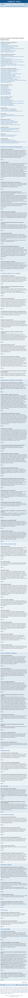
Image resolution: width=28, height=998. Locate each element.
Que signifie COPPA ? (4, 44)
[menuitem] (3, 4)
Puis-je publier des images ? (5, 89)
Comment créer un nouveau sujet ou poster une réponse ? (10, 69)
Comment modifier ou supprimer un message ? (8, 70)
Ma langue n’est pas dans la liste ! (6, 60)
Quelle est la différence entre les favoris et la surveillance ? (10, 128)
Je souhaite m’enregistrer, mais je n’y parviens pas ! (9, 45)
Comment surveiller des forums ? (6, 130)
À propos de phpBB (23, 936)
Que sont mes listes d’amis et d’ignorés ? (7, 114)
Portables (2, 993)
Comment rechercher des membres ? (7, 123)
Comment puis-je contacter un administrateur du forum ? (10, 142)
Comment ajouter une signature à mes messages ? (9, 71)
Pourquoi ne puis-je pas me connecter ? (7, 47)
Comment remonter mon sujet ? (6, 82)
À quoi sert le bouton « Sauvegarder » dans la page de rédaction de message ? (14, 80)
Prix (12, 993)
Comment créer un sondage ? (6, 72)
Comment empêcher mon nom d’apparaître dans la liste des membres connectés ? (12, 57)
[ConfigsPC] (1, 6)
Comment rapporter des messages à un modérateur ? (9, 79)
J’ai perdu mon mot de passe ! (6, 49)
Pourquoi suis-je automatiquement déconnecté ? (9, 50)
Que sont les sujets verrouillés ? (6, 93)
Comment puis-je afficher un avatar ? (7, 62)
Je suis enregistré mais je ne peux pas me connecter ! (10, 46)
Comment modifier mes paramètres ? (7, 55)
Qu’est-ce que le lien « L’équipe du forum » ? (8, 105)
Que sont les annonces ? (5, 91)
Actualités (22, 992)
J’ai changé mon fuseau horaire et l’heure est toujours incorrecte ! (11, 59)
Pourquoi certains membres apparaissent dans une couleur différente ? (12, 103)
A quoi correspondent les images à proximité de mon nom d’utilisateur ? (12, 61)
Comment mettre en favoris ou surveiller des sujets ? (9, 129)
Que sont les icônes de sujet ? (6, 94)
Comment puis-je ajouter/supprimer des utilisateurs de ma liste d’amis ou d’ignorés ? (12, 116)
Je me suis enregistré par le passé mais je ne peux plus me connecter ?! (13, 48)
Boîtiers (6, 993)
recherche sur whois (19, 956)
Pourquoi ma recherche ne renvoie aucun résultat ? (9, 121)
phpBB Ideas (5, 945)
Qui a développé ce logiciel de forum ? (7, 139)
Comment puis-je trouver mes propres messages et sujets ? (11, 124)
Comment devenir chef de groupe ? (6, 102)
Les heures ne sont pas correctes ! (6, 58)
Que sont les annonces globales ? (6, 90)
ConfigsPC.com (8, 987)
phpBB (8, 326)
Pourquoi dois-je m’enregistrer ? (6, 43)
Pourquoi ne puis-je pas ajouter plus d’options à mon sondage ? (11, 73)
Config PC (26, 992)
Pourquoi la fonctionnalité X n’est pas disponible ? (9, 140)
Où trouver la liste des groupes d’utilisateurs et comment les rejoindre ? (12, 101)
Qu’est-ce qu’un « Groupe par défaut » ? (7, 104)
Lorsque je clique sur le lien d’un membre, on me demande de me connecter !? (13, 65)
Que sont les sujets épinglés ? (6, 92)
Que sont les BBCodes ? (5, 85)
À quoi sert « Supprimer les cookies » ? (7, 51)
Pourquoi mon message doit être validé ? (7, 81)
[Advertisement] (14, 22)
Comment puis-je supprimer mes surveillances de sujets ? (10, 131)
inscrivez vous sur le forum (22, 991)
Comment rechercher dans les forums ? (7, 120)
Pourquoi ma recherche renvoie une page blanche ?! (9, 122)
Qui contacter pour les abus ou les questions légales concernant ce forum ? (13, 141)
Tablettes (9, 993)
